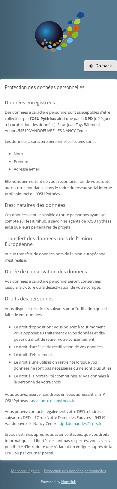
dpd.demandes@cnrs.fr (80, 423)
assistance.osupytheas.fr (53, 400)
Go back (103, 66)
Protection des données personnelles (75, 470)
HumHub (68, 481)
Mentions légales (25, 470)
